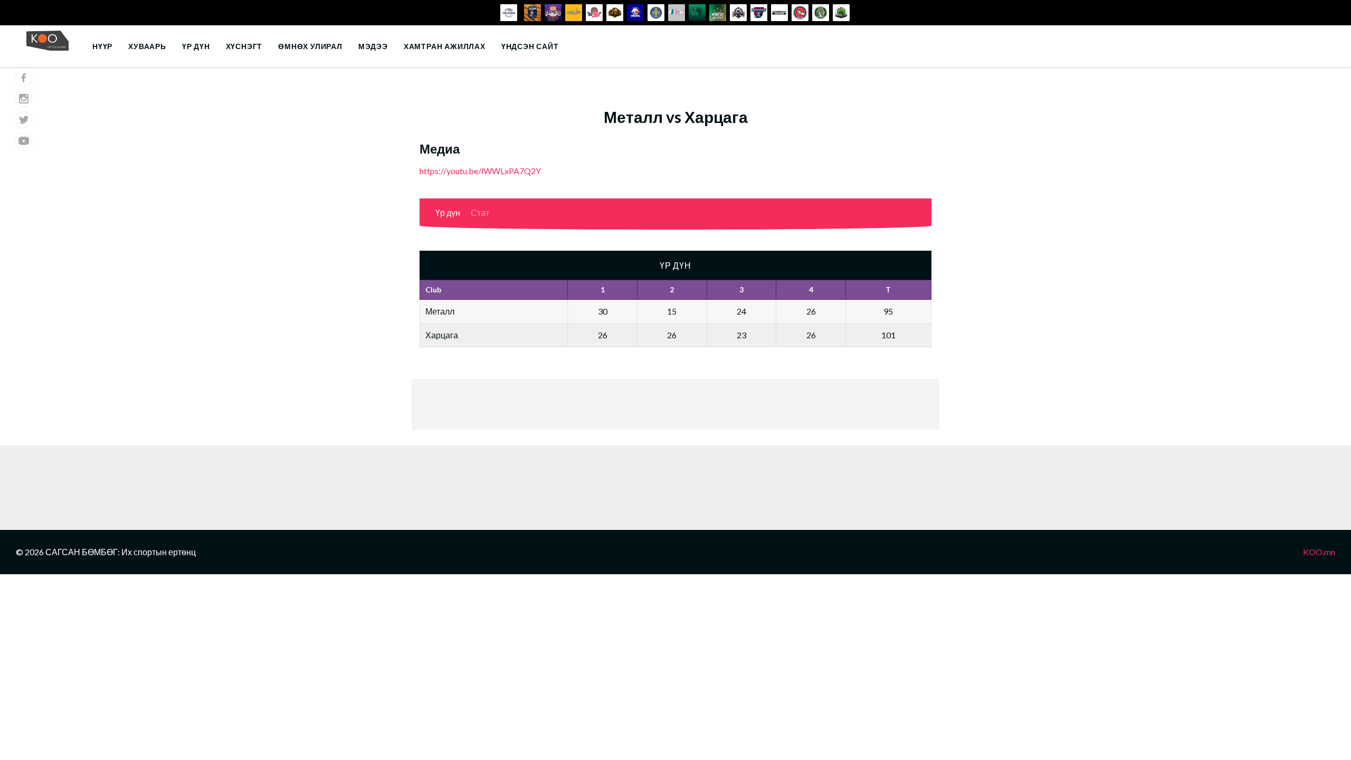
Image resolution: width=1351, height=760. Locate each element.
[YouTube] (24, 141)
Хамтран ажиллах (445, 46)
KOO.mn (1319, 552)
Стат (480, 212)
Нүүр (102, 46)
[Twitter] (24, 120)
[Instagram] (24, 99)
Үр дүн (196, 46)
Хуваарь (147, 46)
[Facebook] (24, 78)
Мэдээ (373, 46)
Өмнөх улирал (310, 46)
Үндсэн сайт (530, 46)
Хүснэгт (244, 46)
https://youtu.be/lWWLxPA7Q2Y (480, 171)
